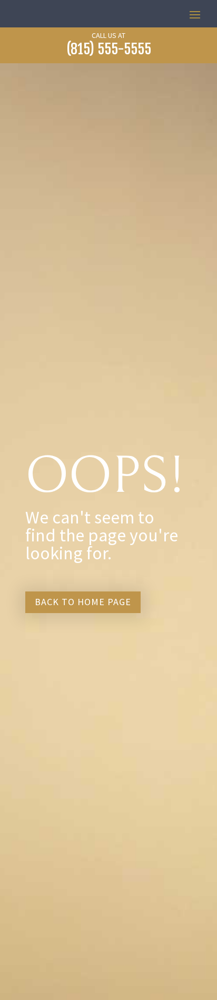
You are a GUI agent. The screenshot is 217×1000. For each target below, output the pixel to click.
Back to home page (83, 602)
